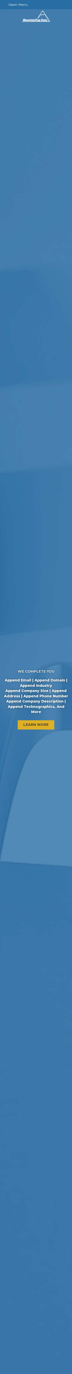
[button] (36, 4)
